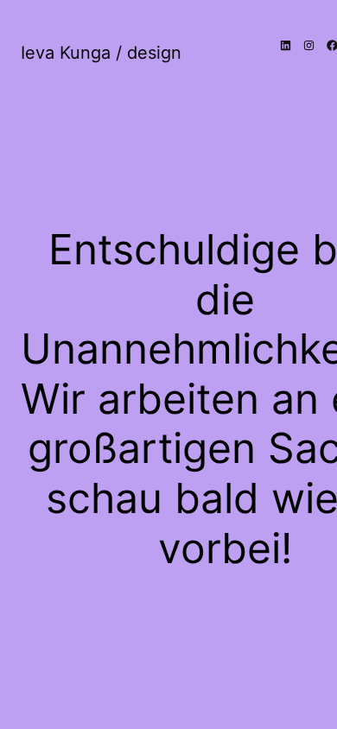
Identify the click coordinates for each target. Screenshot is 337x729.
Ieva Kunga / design (101, 52)
